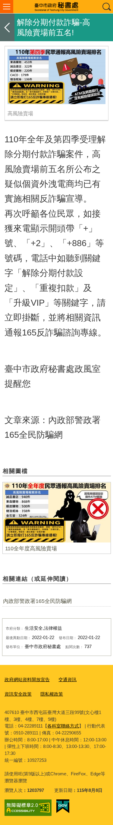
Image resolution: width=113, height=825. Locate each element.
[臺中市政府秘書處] (56, 6)
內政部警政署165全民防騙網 (37, 601)
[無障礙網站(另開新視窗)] (28, 807)
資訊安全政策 (18, 694)
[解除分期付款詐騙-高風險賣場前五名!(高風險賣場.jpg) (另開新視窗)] (56, 76)
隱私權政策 (51, 694)
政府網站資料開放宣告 (27, 679)
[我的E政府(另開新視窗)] (62, 806)
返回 (7, 27)
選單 (6, 6)
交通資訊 (67, 679)
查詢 (106, 6)
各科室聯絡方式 (63, 725)
